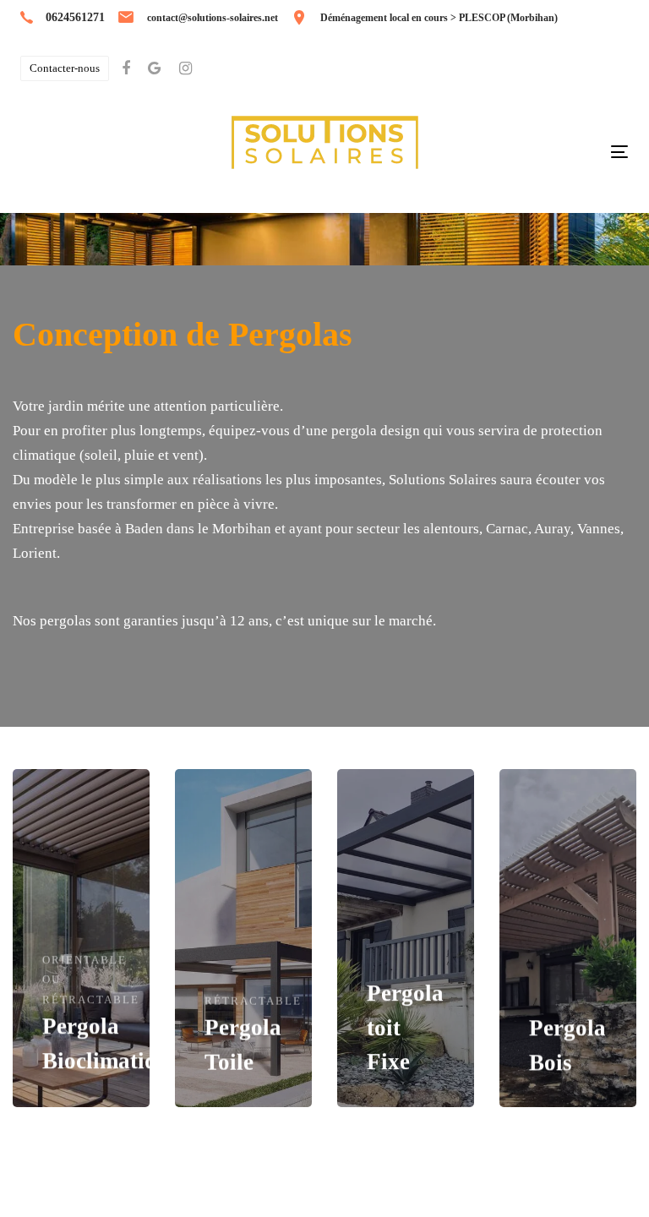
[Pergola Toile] (243, 938)
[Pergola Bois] (567, 938)
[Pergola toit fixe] (405, 938)
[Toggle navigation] (619, 151)
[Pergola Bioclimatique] (81, 938)
